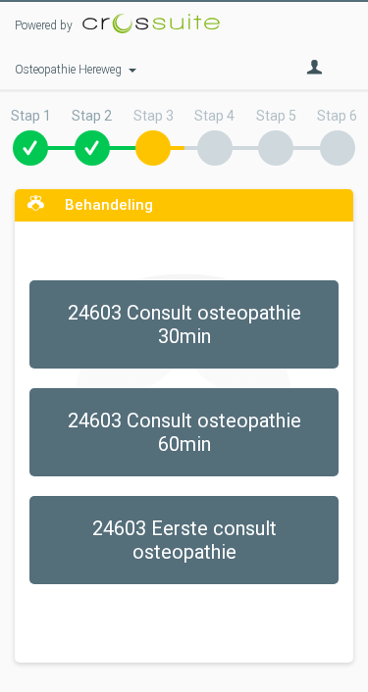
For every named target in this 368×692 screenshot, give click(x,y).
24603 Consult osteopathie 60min (184, 432)
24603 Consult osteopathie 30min (184, 324)
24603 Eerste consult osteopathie (184, 540)
